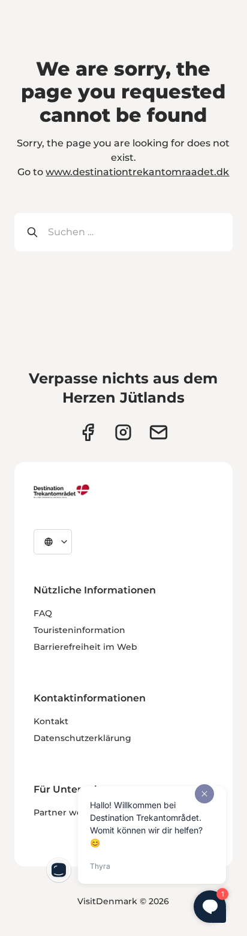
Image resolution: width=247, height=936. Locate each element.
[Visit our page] (123, 432)
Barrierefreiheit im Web (85, 646)
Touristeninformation (79, 630)
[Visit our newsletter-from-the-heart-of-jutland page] (158, 432)
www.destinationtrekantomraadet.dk (137, 172)
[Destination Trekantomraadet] (62, 491)
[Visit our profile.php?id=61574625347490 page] (87, 432)
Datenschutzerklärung (82, 738)
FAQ (43, 613)
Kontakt (51, 721)
